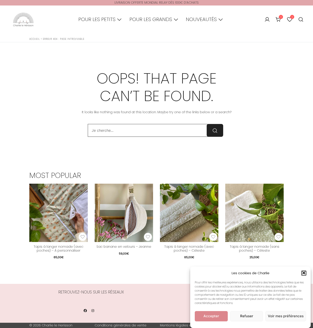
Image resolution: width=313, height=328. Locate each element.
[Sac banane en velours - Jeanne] (124, 213)
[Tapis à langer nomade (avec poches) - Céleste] (189, 213)
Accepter (211, 316)
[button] (304, 273)
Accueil (34, 39)
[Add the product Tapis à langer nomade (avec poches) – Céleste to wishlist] (213, 237)
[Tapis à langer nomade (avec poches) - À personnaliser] (58, 213)
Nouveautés (201, 19)
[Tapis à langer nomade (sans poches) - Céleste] (254, 213)
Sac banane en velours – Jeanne (123, 246)
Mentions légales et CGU (180, 325)
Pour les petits (96, 19)
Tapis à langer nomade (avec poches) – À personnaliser (58, 248)
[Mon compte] (267, 20)
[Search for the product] (215, 130)
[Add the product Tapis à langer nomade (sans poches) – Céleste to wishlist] (279, 237)
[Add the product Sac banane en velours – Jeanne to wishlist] (148, 237)
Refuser (246, 316)
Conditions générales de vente (120, 325)
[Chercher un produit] (301, 19)
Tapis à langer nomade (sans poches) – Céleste (254, 248)
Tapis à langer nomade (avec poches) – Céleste (189, 248)
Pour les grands (150, 19)
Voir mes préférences (286, 316)
